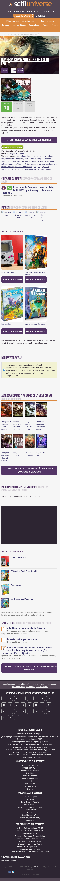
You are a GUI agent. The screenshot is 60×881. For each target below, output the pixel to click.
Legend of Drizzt (40, 454)
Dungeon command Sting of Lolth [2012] (25, 62)
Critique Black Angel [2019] (30, 841)
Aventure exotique (32, 169)
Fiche (14, 70)
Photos (45, 25)
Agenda (36, 29)
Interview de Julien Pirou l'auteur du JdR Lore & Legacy (30, 744)
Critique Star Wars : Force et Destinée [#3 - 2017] (30, 851)
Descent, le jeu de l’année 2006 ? (30, 739)
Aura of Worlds (30, 804)
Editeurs (54, 25)
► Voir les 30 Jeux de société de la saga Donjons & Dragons (29, 470)
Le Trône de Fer (30, 786)
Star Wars (30, 773)
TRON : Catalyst (30, 809)
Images (20, 70)
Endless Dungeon (30, 796)
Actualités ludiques (29, 21)
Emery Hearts (30, 820)
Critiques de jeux (12, 21)
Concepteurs (34, 25)
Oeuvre (4, 70)
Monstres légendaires (23, 166)
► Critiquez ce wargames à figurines (29, 139)
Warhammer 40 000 (30, 778)
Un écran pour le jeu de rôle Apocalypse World (30, 741)
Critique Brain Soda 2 (30, 833)
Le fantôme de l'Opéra (30, 802)
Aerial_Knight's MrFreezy (30, 817)
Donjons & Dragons (17, 153)
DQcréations (37, 867)
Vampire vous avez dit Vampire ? (30, 733)
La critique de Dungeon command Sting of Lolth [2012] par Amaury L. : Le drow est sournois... (29, 190)
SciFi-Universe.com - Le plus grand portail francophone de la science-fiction (30, 4)
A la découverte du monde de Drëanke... (26, 628)
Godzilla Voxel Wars (30, 815)
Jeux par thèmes (19, 25)
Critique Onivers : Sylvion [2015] (30, 828)
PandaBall (30, 799)
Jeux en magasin (47, 21)
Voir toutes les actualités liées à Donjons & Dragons (29, 668)
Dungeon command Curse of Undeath (29, 425)
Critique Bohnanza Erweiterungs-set (30, 838)
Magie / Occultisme (44, 158)
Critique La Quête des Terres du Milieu (30, 836)
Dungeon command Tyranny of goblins (40, 425)
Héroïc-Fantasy (30, 158)
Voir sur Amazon (12, 279)
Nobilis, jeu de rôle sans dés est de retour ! (30, 752)
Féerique (5, 161)
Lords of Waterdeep (29, 454)
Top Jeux (5, 25)
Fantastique (21, 156)
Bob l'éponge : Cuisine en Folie (30, 807)
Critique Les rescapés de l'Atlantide (30, 846)
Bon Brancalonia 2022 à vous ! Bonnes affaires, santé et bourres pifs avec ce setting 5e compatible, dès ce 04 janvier (27, 650)
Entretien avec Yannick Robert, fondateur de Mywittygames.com (30, 749)
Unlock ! (30, 781)
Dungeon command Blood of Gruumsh (17, 425)
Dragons (37, 166)
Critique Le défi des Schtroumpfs (30, 830)
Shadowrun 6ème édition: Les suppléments (30, 747)
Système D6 (30, 783)
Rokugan (30, 789)
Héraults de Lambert (8, 860)
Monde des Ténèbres (30, 775)
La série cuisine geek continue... (22, 639)
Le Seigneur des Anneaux (30, 770)
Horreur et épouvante (35, 156)
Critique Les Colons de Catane (30, 844)
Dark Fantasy (45, 169)
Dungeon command (17, 454)
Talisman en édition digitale (30, 757)
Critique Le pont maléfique (30, 849)
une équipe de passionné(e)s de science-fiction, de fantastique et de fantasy (35, 685)
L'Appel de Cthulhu (30, 767)
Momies (20, 164)
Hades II (30, 812)
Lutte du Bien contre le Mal (20, 161)
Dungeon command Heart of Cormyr (5, 456)
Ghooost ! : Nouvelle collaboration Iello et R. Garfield (30, 754)
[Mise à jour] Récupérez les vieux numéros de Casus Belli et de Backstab (30, 736)
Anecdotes (25, 29)
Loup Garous (37, 161)
